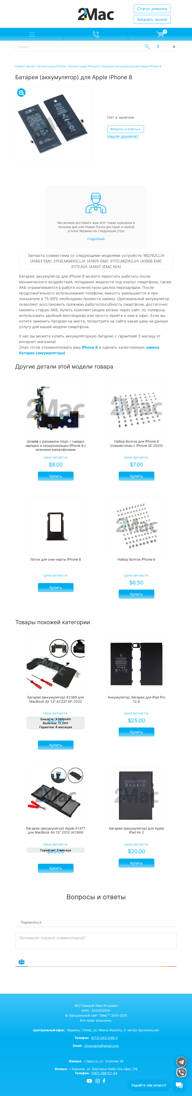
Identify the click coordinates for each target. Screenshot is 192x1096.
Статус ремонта (152, 8)
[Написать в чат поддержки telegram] (181, 1062)
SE (147, 46)
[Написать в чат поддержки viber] (181, 1072)
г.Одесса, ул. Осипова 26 (96, 1061)
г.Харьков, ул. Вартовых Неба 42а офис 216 (96, 1069)
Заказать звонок (152, 19)
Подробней (96, 239)
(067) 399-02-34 (104, 1073)
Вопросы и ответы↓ (125, 129)
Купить (55, 476)
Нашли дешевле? (123, 136)
